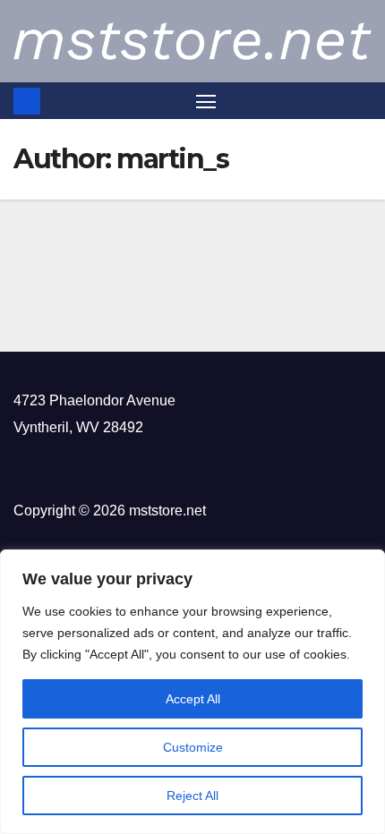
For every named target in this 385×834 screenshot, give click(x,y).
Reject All (192, 795)
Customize (193, 747)
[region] (192, 691)
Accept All (193, 699)
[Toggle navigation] (206, 101)
